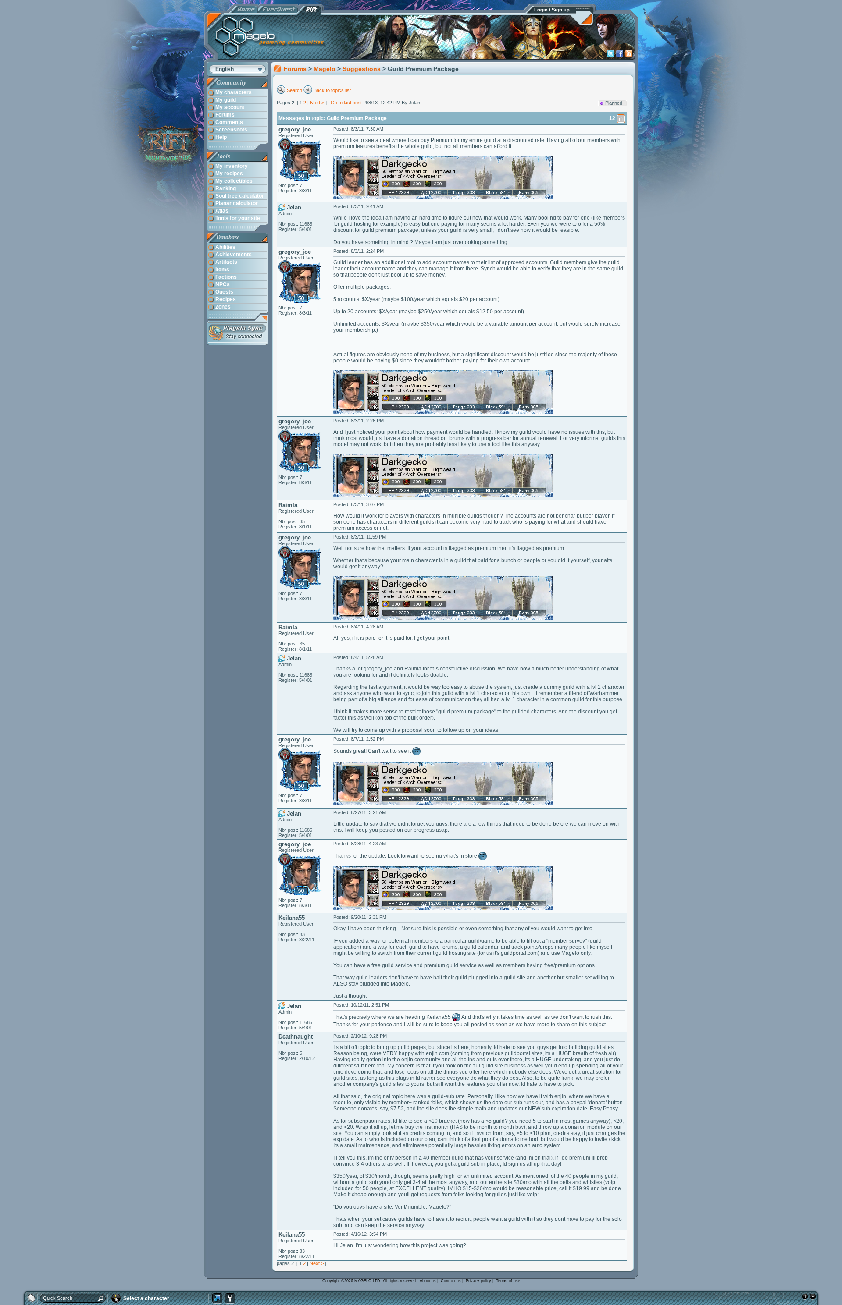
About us (428, 1281)
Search (294, 90)
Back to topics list (332, 90)
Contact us (451, 1281)
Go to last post (346, 102)
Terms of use (508, 1281)
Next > (317, 102)
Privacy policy (478, 1281)
